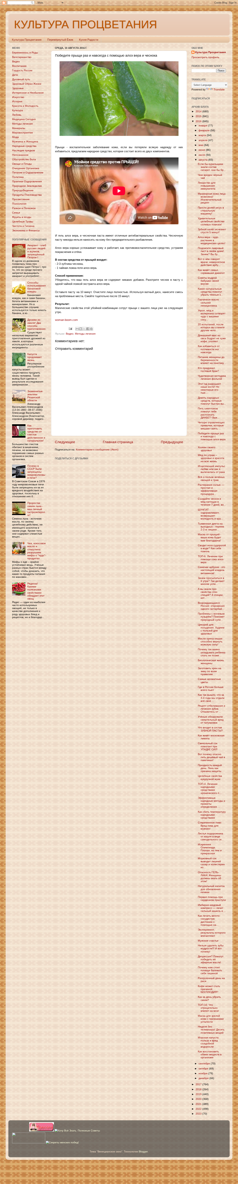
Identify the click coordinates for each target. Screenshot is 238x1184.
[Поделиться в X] (84, 329)
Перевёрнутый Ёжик (60, 39)
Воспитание (19, 66)
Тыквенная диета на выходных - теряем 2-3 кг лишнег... (211, 526)
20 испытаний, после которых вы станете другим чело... (211, 327)
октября (204, 1068)
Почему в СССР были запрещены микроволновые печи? (36, 472)
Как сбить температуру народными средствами (212, 814)
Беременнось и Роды (25, 52)
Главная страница (118, 442)
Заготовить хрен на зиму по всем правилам (209, 671)
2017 (199, 1084)
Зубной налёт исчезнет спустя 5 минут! (212, 231)
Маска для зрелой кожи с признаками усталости (211, 1018)
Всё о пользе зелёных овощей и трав (211, 478)
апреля (203, 140)
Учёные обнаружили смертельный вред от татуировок (210, 719)
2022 (199, 1109)
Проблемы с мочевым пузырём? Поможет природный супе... (211, 616)
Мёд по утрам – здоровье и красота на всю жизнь (211, 458)
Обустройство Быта (24, 159)
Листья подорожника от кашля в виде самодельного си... (211, 836)
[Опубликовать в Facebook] (88, 329)
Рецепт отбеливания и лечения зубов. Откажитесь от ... (211, 708)
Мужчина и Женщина (25, 141)
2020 (199, 1099)
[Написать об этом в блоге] (81, 329)
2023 (199, 1113)
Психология (19, 203)
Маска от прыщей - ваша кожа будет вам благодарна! (209, 537)
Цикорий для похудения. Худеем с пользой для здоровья (211, 629)
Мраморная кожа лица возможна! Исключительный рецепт (212, 198)
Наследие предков (23, 150)
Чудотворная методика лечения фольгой (212, 377)
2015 (199, 116)
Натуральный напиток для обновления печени (211, 889)
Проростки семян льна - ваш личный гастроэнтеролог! (36, 509)
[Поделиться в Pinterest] (91, 329)
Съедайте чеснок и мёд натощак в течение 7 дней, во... (212, 501)
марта (203, 135)
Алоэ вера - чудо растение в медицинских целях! (211, 240)
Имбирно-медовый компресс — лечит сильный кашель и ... (212, 908)
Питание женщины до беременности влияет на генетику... (212, 360)
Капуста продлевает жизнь (34, 357)
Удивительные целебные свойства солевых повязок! (211, 221)
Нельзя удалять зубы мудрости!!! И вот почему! (210, 948)
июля (202, 155)
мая (201, 145)
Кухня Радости (88, 39)
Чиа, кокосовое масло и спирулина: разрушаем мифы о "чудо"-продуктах (36, 551)
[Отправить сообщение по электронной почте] (70, 328)
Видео (69, 333)
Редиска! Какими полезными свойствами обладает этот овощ (35, 591)
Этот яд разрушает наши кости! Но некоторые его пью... (209, 388)
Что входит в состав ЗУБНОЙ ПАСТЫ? (210, 729)
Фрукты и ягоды (21, 217)
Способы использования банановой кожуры (36, 287)
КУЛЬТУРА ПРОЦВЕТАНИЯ (85, 24)
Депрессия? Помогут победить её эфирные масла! (210, 959)
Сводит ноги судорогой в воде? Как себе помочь (212, 548)
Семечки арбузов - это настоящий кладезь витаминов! (211, 570)
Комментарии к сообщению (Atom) (97, 449)
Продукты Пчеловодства (27, 194)
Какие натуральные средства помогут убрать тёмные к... (210, 291)
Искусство (18, 97)
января (203, 125)
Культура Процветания (26, 39)
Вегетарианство (21, 57)
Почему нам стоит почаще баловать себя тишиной (210, 970)
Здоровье (18, 88)
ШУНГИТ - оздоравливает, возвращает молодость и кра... (210, 514)
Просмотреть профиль (205, 57)
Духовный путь (21, 79)
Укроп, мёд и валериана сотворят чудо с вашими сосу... (211, 315)
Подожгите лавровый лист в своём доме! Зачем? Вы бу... (211, 251)
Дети (15, 75)
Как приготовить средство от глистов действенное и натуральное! (36, 433)
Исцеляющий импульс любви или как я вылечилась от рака (211, 469)
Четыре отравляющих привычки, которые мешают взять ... (211, 425)
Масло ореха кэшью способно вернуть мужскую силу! (210, 641)
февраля (204, 130)
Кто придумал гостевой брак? (208, 369)
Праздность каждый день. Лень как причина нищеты (210, 768)
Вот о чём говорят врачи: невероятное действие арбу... (211, 262)
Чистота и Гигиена (23, 226)
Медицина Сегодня (24, 119)
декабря (204, 1078)
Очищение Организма (25, 168)
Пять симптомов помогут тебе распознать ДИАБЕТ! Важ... (208, 413)
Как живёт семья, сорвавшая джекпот (211, 271)
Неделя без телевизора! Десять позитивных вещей (211, 1029)
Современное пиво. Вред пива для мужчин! (210, 825)
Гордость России (22, 70)
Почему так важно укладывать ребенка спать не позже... (211, 652)
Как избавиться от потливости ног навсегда (209, 349)
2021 (199, 1104)
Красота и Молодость (25, 106)
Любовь (16, 114)
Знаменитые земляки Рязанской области (35, 396)
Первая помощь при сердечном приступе (212, 898)
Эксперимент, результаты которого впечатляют (212, 932)
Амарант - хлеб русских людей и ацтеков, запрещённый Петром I (36, 251)
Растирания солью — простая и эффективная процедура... (211, 489)
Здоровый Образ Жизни (26, 83)
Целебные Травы (22, 221)
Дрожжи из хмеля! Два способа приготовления (36, 324)
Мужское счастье (208, 940)
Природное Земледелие (27, 186)
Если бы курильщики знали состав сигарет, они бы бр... (212, 167)
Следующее (65, 442)
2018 (199, 1089)
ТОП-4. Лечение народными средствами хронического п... (209, 788)
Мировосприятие (22, 132)
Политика (18, 177)
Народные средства (24, 146)
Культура (17, 110)
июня (202, 150)
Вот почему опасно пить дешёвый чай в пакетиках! (211, 757)
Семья (16, 212)
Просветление (21, 199)
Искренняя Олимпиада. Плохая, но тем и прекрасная (210, 849)
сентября (205, 1063)
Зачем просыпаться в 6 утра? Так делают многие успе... (211, 581)
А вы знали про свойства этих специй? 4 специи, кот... (210, 594)
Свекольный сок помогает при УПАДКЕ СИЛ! (208, 746)
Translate (219, 89)
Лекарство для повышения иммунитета (207, 185)
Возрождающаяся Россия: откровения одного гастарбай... (211, 606)
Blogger (143, 1151)
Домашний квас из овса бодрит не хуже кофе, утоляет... (212, 338)
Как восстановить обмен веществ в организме (209, 1054)
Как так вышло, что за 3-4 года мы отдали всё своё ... (211, 697)
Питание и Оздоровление (27, 172)
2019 (199, 1094)
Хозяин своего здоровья (206, 449)
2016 (199, 121)
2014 (199, 111)
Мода (15, 137)
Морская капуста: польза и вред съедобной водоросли (208, 1042)
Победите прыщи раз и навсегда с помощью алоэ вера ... (212, 438)
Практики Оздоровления (27, 181)
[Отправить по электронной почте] (77, 329)
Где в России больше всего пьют (210, 688)
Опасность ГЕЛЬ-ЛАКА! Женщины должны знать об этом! (209, 877)
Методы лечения (85, 333)
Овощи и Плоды (22, 163)
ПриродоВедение (22, 190)
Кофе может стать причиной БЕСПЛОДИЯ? (209, 989)
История (17, 101)
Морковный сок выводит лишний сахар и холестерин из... (211, 863)
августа (203, 159)
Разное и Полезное (24, 208)
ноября (203, 1073)
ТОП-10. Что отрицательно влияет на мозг (208, 1008)
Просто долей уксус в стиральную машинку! (211, 210)
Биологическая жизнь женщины (211, 662)
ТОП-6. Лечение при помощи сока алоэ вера (210, 559)
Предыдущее (172, 442)
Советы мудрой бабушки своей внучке (208, 280)
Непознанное (20, 155)
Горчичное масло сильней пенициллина (208, 302)
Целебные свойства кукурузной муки (210, 777)
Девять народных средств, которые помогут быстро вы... (212, 400)
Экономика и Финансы (26, 230)
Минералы (18, 128)
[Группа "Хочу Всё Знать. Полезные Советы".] (77, 1130)
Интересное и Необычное (28, 92)
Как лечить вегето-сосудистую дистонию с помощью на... (209, 920)
